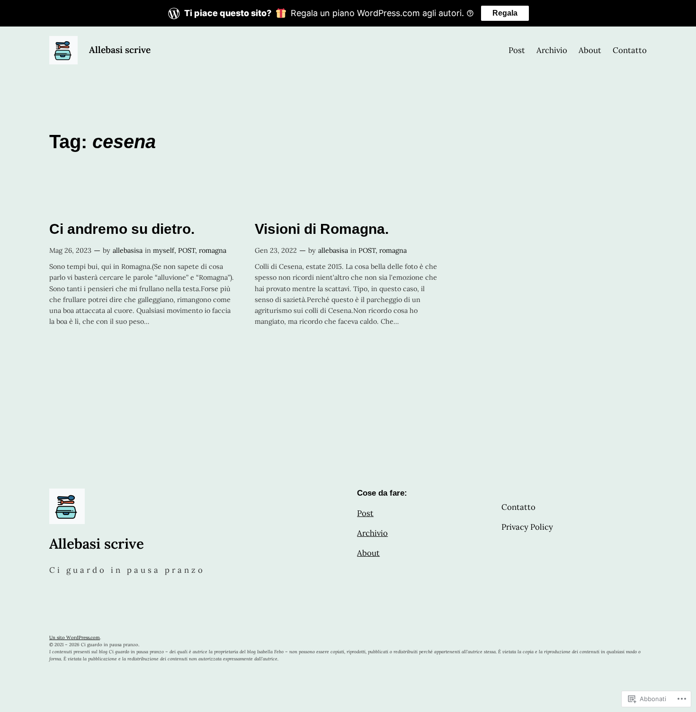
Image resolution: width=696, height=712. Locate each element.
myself (163, 250)
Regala (505, 13)
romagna (212, 250)
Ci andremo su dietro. (122, 229)
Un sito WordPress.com (74, 637)
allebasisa (128, 250)
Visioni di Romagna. (322, 229)
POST (186, 250)
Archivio (372, 533)
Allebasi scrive (120, 49)
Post (365, 513)
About (368, 553)
